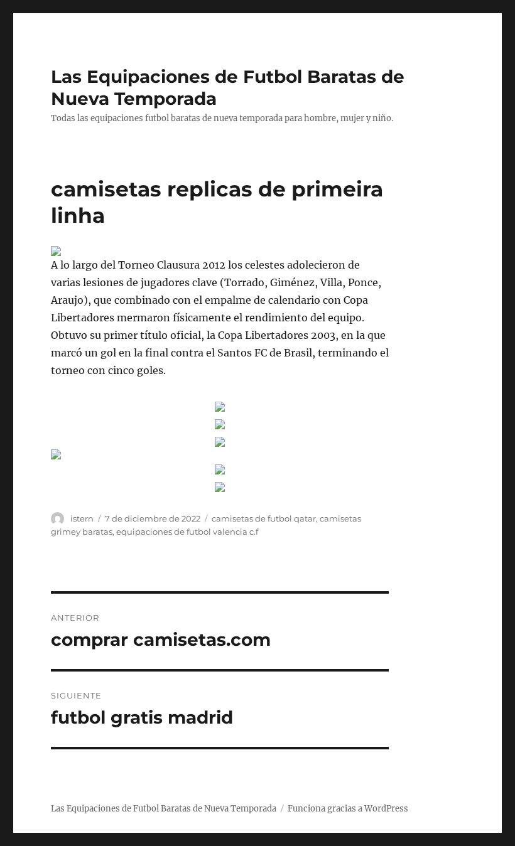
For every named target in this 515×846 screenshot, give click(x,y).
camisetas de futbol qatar (264, 518)
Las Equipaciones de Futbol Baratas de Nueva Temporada (163, 808)
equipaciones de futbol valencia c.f (187, 532)
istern (82, 518)
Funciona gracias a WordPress (348, 808)
